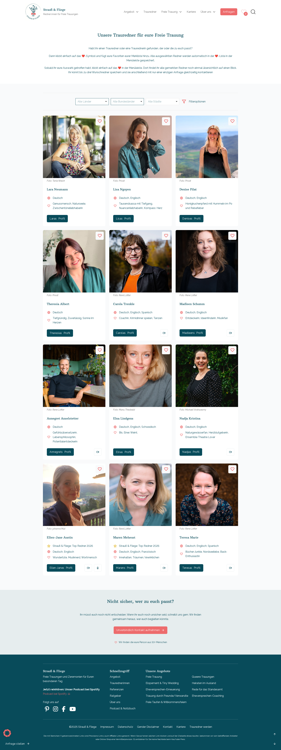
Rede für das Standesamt (207, 689)
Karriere (191, 11)
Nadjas (186, 451)
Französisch (148, 551)
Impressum (107, 726)
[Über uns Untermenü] (214, 12)
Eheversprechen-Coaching (208, 695)
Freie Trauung (169, 11)
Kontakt (168, 726)
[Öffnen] (184, 101)
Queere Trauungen (203, 676)
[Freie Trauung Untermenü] (180, 12)
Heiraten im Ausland (204, 683)
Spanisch (146, 312)
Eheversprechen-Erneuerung (163, 689)
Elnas (119, 452)
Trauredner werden (200, 726)
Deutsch (58, 197)
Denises (187, 218)
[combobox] (127, 101)
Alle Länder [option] (84, 101)
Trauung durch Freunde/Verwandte (167, 695)
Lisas (119, 218)
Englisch (135, 197)
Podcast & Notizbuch (122, 708)
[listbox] (92, 101)
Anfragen (229, 11)
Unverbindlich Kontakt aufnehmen (138, 630)
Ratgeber (115, 695)
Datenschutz (125, 726)
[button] (7, 733)
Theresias (56, 333)
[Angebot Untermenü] (137, 12)
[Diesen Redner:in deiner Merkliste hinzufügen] (100, 121)
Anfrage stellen (15, 743)
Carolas (121, 332)
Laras (53, 218)
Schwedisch (148, 426)
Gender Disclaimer (148, 726)
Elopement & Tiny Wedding (162, 683)
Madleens (188, 332)
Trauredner (149, 11)
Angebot (129, 11)
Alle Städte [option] (154, 101)
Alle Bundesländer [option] (124, 101)
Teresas (187, 567)
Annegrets (56, 451)
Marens (120, 567)
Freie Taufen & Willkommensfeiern (166, 702)
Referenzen (117, 689)
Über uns (206, 11)
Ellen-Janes (57, 567)
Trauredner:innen (120, 683)
